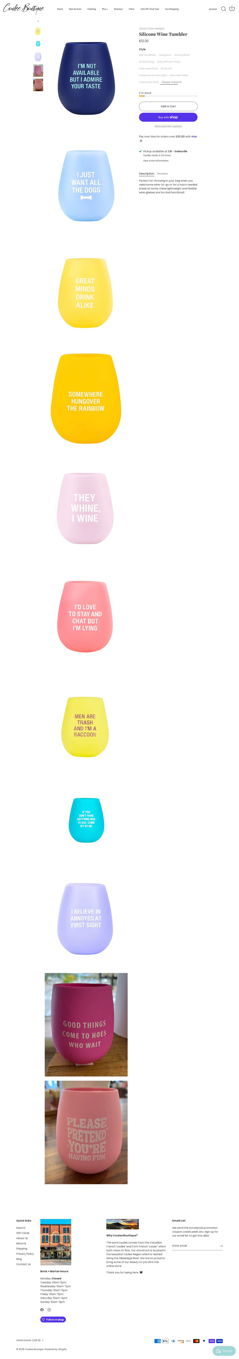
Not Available (147, 55)
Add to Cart (168, 106)
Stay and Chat (148, 68)
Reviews (162, 173)
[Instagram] (49, 1310)
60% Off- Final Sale (150, 9)
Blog (19, 1259)
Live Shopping (172, 9)
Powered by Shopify (56, 1349)
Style (142, 49)
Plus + (105, 9)
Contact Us (23, 1264)
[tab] (148, 174)
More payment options (168, 126)
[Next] (38, 98)
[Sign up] (221, 1246)
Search (20, 1228)
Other (131, 9)
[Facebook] (42, 1310)
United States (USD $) (28, 1340)
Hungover (165, 55)
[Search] (223, 9)
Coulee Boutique (34, 1349)
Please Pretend (171, 82)
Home (60, 9)
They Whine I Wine (168, 61)
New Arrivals (75, 9)
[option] (38, 31)
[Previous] (38, 21)
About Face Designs (151, 28)
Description (146, 173)
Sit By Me (166, 68)
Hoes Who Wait (149, 82)
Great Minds (182, 55)
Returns (21, 1243)
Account (213, 9)
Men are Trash (179, 75)
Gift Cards (22, 1233)
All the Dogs (146, 61)
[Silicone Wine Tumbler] (38, 30)
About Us (22, 1238)
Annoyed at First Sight (153, 75)
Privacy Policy (25, 1254)
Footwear (118, 9)
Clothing (91, 9)
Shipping (21, 1248)
